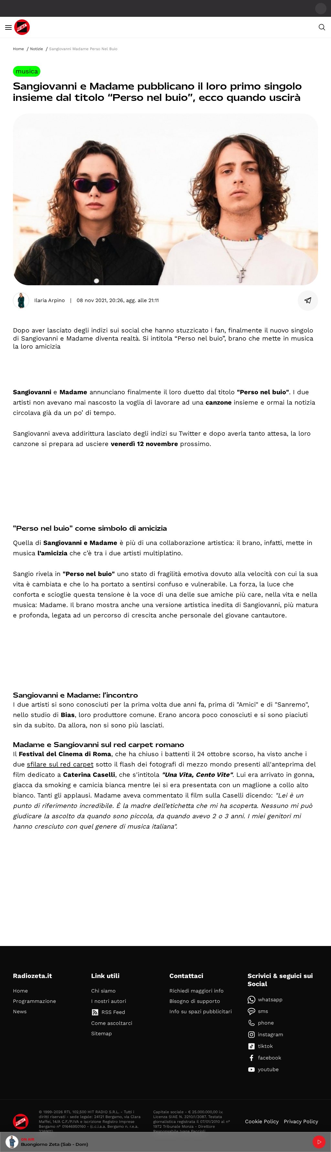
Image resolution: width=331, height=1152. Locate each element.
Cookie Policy (262, 1121)
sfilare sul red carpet (60, 764)
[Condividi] (308, 300)
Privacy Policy (301, 1121)
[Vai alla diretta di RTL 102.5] (319, 1142)
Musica (27, 71)
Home (18, 49)
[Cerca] (322, 27)
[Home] (22, 27)
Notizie (36, 49)
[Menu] (8, 27)
